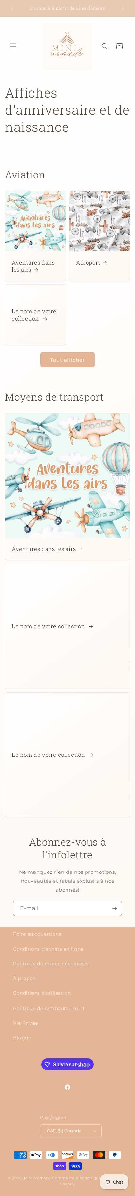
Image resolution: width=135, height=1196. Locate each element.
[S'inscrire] (114, 908)
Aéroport (88, 262)
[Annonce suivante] (123, 8)
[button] (13, 46)
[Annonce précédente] (12, 8)
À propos (24, 978)
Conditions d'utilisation (42, 993)
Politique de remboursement (49, 1008)
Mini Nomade (37, 1178)
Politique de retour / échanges (50, 964)
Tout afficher (67, 360)
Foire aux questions (37, 934)
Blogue (22, 1038)
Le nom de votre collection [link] (34, 315)
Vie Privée (25, 1023)
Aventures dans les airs (33, 266)
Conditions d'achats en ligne (48, 949)
